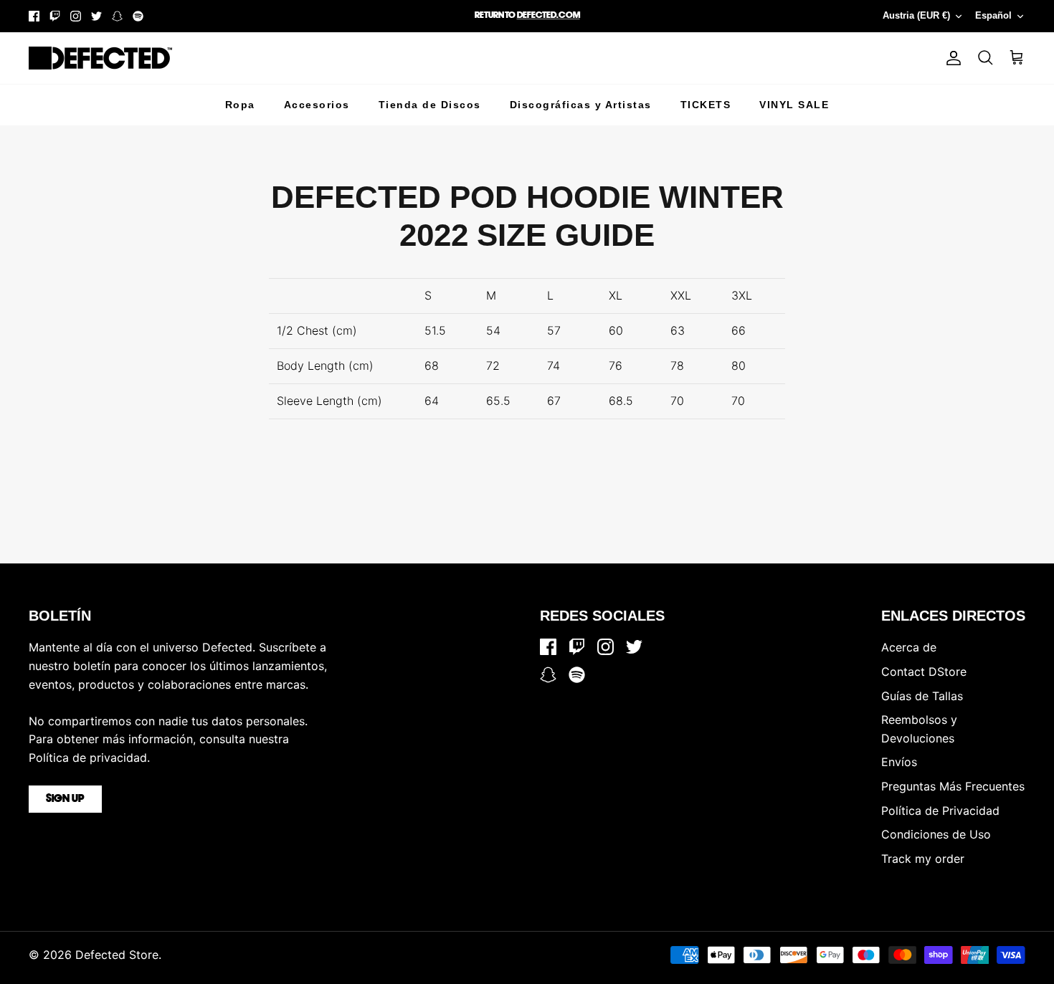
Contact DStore (924, 671)
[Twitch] (54, 16)
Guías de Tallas (922, 696)
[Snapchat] (117, 16)
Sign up (65, 799)
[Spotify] (138, 16)
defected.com (548, 15)
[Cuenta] (950, 58)
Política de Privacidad (940, 810)
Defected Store (116, 954)
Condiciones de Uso (936, 834)
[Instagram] (75, 16)
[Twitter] (96, 16)
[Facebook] (34, 16)
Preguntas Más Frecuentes (953, 786)
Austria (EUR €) (916, 15)
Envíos (899, 762)
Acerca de (908, 647)
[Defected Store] (100, 58)
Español (993, 15)
